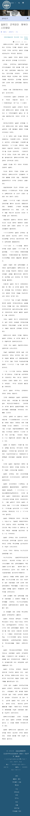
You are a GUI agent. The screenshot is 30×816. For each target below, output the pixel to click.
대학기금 (16, 808)
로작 (16, 775)
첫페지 (4, 31)
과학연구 (11, 31)
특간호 (17, 785)
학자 (16, 802)
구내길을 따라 (16, 811)
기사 (17, 31)
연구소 (17, 798)
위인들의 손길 (16, 782)
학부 (16, 795)
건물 (16, 805)
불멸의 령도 (16, 779)
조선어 (12, 2)
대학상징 (16, 792)
